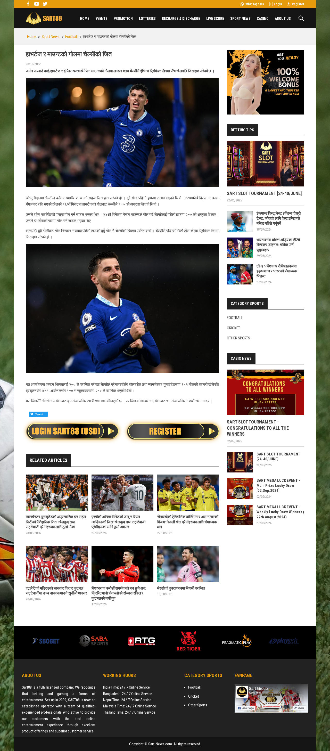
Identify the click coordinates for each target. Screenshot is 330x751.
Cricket (233, 328)
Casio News (241, 358)
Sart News (44, 18)
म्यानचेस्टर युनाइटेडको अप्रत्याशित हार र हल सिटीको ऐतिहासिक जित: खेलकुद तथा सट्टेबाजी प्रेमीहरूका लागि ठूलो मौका (56, 522)
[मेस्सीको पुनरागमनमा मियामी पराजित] (188, 564)
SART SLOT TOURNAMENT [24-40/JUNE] (264, 193)
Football (235, 317)
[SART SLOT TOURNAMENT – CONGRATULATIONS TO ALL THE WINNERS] (265, 392)
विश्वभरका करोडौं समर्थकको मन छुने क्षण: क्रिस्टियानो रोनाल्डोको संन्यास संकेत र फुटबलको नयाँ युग (119, 593)
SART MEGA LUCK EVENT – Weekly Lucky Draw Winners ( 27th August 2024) (280, 512)
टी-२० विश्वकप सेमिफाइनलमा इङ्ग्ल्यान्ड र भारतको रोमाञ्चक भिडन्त (277, 271)
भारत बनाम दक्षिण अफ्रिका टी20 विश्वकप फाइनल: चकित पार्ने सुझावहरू (278, 245)
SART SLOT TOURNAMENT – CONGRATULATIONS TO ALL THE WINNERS (258, 428)
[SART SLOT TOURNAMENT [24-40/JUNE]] (265, 163)
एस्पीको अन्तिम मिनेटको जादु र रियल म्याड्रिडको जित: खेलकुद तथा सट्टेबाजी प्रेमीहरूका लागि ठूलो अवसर (118, 522)
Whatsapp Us (254, 4)
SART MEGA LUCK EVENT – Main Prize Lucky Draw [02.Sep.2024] (279, 485)
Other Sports (238, 338)
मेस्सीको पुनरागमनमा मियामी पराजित (181, 588)
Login (278, 4)
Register (298, 4)
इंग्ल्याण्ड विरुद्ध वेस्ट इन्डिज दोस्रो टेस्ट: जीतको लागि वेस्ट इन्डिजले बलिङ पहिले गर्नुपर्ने (279, 218)
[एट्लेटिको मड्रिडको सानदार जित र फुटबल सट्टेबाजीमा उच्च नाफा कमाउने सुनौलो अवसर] (57, 564)
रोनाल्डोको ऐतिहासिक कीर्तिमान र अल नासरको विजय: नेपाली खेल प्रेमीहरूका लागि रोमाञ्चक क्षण (187, 522)
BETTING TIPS (242, 130)
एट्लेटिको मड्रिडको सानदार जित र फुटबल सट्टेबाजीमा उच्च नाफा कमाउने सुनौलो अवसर (56, 591)
